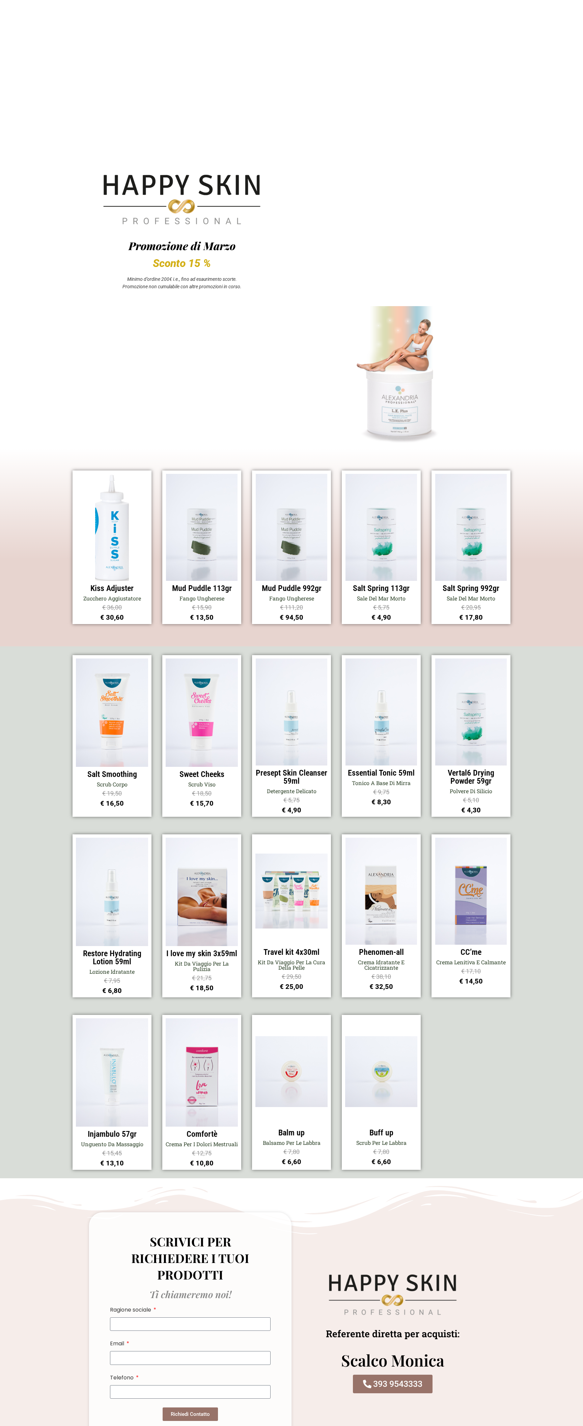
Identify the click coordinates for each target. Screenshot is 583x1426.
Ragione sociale (131, 1310)
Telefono (122, 1377)
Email (118, 1343)
